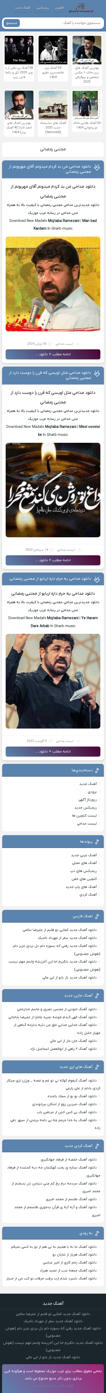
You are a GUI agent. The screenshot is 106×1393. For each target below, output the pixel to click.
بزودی (92, 792)
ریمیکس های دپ (83, 871)
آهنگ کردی (88, 894)
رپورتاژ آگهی (87, 799)
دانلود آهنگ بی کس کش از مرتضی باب (67, 1112)
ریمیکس (43, 8)
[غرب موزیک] (81, 8)
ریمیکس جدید (85, 807)
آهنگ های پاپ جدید (81, 887)
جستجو (11, 23)
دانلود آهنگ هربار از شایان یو (74, 1254)
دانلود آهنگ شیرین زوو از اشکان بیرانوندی (64, 1104)
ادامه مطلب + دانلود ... (53, 354)
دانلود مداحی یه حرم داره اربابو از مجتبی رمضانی (50, 578)
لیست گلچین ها (84, 815)
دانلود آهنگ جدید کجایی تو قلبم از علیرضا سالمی (60, 930)
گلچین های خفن (84, 879)
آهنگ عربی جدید (84, 855)
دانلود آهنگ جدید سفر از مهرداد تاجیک (67, 938)
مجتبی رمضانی (53, 149)
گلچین (59, 8)
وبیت (36, 1385)
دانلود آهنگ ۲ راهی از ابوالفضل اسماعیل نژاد (63, 1048)
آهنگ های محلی (84, 863)
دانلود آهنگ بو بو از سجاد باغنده (72, 1096)
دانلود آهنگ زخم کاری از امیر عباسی (70, 1262)
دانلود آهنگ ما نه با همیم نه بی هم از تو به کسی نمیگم (54, 1246)
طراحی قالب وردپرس (58, 1385)
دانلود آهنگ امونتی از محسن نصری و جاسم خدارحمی (57, 1009)
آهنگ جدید (22, 8)
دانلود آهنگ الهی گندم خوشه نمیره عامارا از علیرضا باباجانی (52, 1017)
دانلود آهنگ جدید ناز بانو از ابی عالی (69, 977)
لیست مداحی (64, 344)
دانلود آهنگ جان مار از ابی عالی (73, 1041)
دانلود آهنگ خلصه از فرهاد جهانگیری (69, 1159)
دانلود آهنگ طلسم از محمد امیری (71, 1199)
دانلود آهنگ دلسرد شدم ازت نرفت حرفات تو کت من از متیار (51, 1278)
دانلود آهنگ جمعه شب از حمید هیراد (68, 1270)
